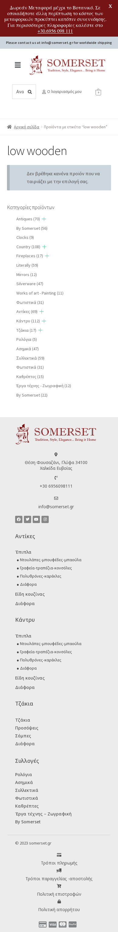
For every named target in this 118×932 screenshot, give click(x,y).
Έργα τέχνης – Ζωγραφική (43, 814)
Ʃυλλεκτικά (30, 358)
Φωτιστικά (30, 302)
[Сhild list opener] (44, 219)
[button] (17, 65)
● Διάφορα (27, 584)
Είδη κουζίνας (30, 594)
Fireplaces (29, 256)
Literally (27, 265)
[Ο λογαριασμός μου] (44, 92)
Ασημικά (27, 348)
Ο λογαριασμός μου (64, 91)
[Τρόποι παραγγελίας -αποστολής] (59, 870)
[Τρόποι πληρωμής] (59, 855)
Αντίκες (27, 311)
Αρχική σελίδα (26, 127)
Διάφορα (25, 603)
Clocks (25, 237)
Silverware (29, 283)
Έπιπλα (23, 552)
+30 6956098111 (56, 486)
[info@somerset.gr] (56, 498)
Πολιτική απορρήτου (59, 909)
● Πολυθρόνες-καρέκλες (39, 576)
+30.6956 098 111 (55, 31)
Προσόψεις (26, 728)
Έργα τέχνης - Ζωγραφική (43, 385)
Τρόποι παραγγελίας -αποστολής (59, 878)
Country (28, 246)
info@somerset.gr (56, 506)
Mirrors (26, 274)
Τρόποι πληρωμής (59, 863)
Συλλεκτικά (26, 790)
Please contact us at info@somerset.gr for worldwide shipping (59, 42)
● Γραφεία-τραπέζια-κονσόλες (44, 568)
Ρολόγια (26, 339)
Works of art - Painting (40, 293)
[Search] (30, 92)
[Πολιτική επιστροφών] (59, 886)
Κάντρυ (28, 321)
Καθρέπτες (30, 376)
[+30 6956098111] (56, 478)
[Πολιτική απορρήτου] (59, 902)
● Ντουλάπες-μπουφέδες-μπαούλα (49, 559)
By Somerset (32, 228)
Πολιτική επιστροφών (59, 894)
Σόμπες (23, 736)
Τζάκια (26, 330)
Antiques (28, 219)
